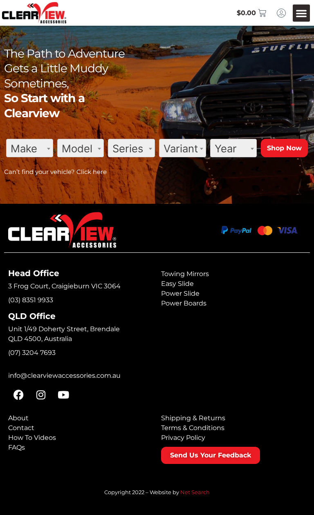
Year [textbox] (226, 148)
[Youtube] (63, 395)
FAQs (16, 447)
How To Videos (32, 437)
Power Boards (183, 303)
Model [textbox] (77, 148)
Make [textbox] (24, 148)
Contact (21, 428)
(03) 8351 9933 (30, 300)
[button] (301, 13)
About (18, 418)
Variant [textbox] (181, 148)
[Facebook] (18, 395)
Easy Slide (177, 284)
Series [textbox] (127, 148)
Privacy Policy (183, 437)
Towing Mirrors (185, 274)
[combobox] (29, 148)
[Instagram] (41, 395)
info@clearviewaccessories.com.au (64, 375)
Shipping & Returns (193, 418)
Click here (91, 172)
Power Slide (180, 293)
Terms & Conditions (192, 428)
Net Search (195, 492)
